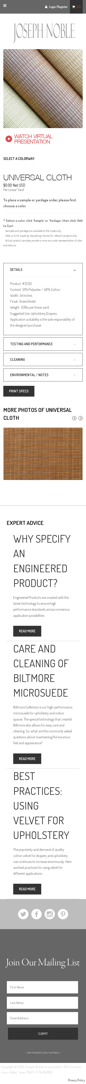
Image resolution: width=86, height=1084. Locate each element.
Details (16, 269)
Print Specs (19, 391)
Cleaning (17, 359)
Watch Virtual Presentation (33, 139)
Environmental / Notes (29, 375)
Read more (27, 631)
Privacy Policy (76, 1080)
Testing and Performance (31, 344)
